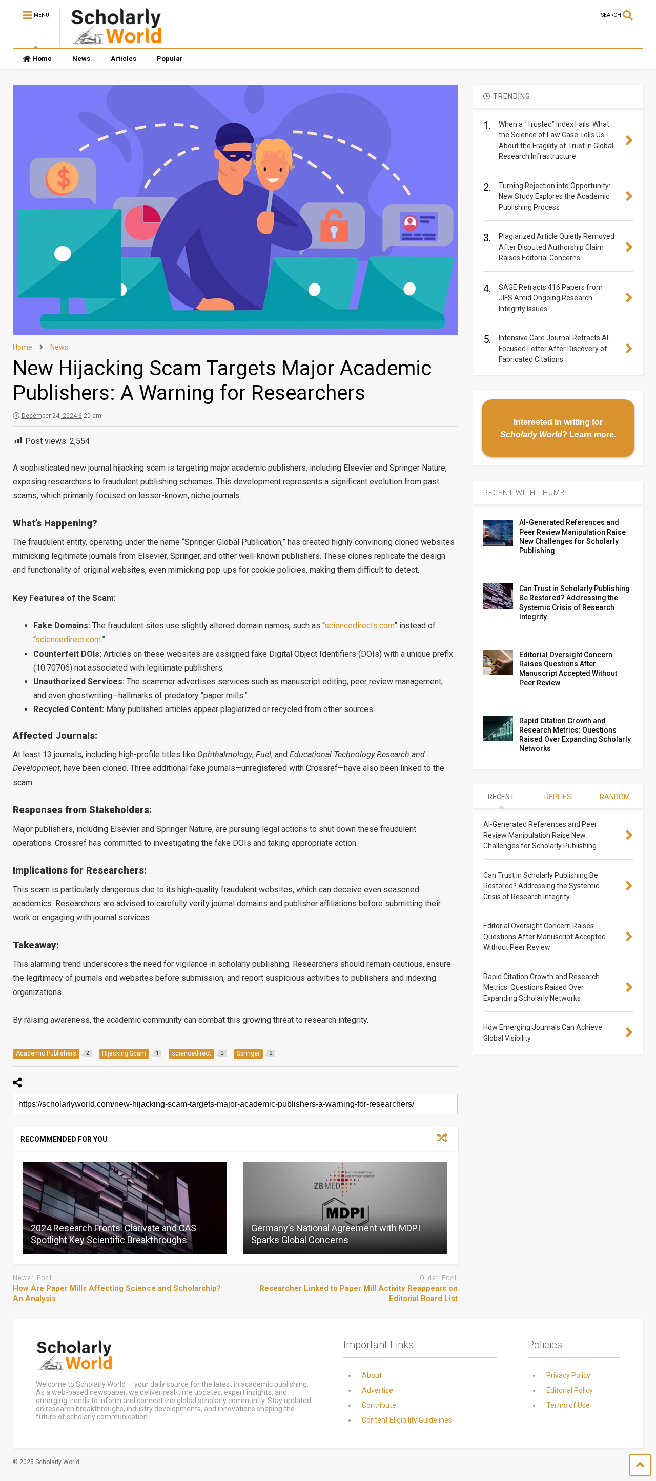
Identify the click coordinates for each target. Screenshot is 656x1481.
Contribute (379, 1405)
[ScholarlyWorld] (110, 40)
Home (42, 59)
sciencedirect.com (68, 639)
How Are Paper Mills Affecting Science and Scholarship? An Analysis (117, 1293)
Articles (123, 59)
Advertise (377, 1390)
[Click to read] (125, 1208)
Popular (170, 59)
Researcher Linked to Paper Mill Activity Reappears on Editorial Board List (358, 1293)
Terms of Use (568, 1405)
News (81, 59)
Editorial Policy (569, 1390)
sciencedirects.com (359, 626)
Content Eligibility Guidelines (407, 1420)
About (372, 1375)
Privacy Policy (568, 1375)
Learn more (591, 434)
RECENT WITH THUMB (524, 493)
